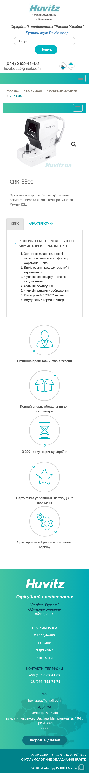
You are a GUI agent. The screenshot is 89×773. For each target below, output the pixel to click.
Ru (63, 66)
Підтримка (44, 650)
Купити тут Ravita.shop (47, 33)
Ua (71, 68)
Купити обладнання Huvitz (54, 768)
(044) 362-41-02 (22, 64)
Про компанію (44, 628)
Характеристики (41, 224)
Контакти (45, 658)
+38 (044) (44, 675)
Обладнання (44, 635)
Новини (44, 643)
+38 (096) (44, 681)
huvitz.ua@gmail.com (22, 69)
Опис (15, 224)
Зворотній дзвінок (44, 740)
